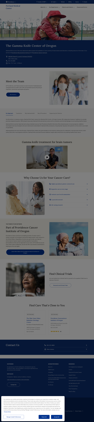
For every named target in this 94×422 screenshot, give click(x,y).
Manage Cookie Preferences (14, 417)
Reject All (44, 417)
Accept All (56, 417)
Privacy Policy (7, 411)
